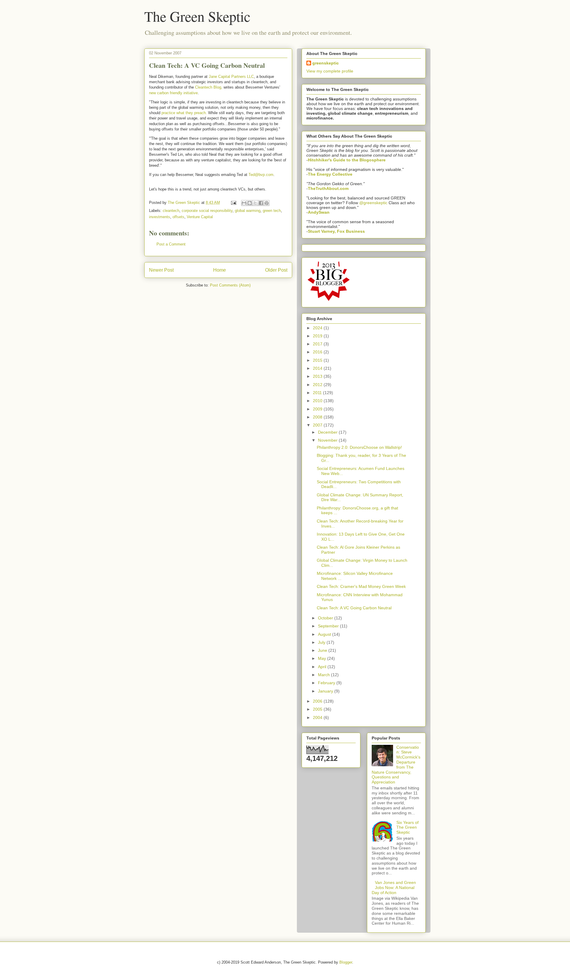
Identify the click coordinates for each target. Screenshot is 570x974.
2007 (318, 425)
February (327, 682)
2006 (318, 701)
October (326, 618)
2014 (318, 368)
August (325, 634)
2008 (318, 417)
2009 (318, 409)
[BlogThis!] (250, 203)
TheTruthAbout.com (328, 188)
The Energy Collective (330, 174)
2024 (318, 327)
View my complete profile (329, 71)
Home (219, 270)
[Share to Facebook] (261, 203)
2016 (318, 352)
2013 (318, 376)
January (326, 691)
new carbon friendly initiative (173, 93)
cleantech (171, 210)
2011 (318, 392)
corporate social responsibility (207, 210)
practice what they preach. (184, 113)
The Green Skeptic (197, 16)
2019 (318, 335)
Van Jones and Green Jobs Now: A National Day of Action (394, 887)
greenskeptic (325, 63)
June (323, 650)
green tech (272, 210)
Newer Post (161, 270)
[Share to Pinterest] (267, 203)
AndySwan (319, 212)
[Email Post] (233, 202)
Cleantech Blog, (208, 87)
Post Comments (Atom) (230, 285)
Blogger (345, 962)
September (329, 626)
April (322, 666)
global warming (247, 210)
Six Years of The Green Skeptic (407, 827)
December (328, 432)
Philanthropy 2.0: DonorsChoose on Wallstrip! (359, 447)
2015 (318, 360)
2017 (318, 344)
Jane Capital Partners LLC (231, 76)
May (322, 658)
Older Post (276, 270)
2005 (318, 709)
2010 (318, 400)
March (324, 674)
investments (159, 217)
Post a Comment (171, 244)
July (322, 642)
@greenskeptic (373, 202)
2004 (318, 717)
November (328, 440)
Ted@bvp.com (260, 174)
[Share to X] (255, 203)
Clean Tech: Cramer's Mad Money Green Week (361, 586)
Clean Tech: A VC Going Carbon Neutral (354, 607)
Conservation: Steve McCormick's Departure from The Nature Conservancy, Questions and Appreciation (396, 765)
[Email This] (244, 203)
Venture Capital (200, 217)
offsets (178, 217)
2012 (318, 384)
